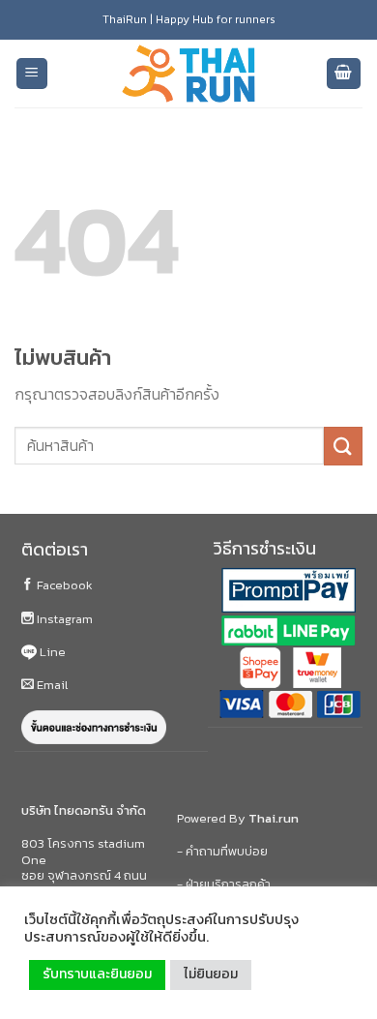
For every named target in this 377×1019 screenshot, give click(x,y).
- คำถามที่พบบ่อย (222, 851)
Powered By (238, 818)
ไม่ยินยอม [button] (211, 974)
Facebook (63, 585)
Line (51, 652)
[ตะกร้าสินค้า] (344, 74)
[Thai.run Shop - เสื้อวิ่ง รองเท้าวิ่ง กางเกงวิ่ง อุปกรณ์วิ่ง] (188, 74)
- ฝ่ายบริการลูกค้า (224, 884)
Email (51, 684)
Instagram (63, 619)
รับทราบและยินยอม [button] (97, 974)
